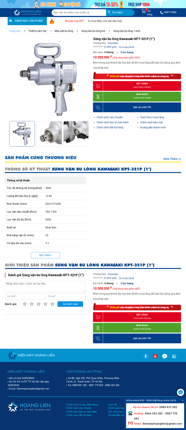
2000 (48, 219)
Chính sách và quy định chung (82, 404)
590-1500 (51, 211)
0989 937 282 (79, 385)
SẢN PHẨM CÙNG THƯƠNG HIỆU (40, 158)
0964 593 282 (112, 385)
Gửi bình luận (70, 304)
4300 (48, 188)
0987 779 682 (96, 385)
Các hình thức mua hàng (121, 411)
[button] (86, 132)
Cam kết (112, 404)
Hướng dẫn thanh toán (153, 127)
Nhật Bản (50, 227)
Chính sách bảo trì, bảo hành (113, 122)
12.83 (48, 196)
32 (46, 235)
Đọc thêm (45, 255)
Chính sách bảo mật (151, 122)
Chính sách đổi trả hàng (110, 127)
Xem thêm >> (172, 159)
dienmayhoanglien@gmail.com (162, 423)
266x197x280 (53, 203)
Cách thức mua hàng (152, 117)
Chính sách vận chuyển (110, 117)
